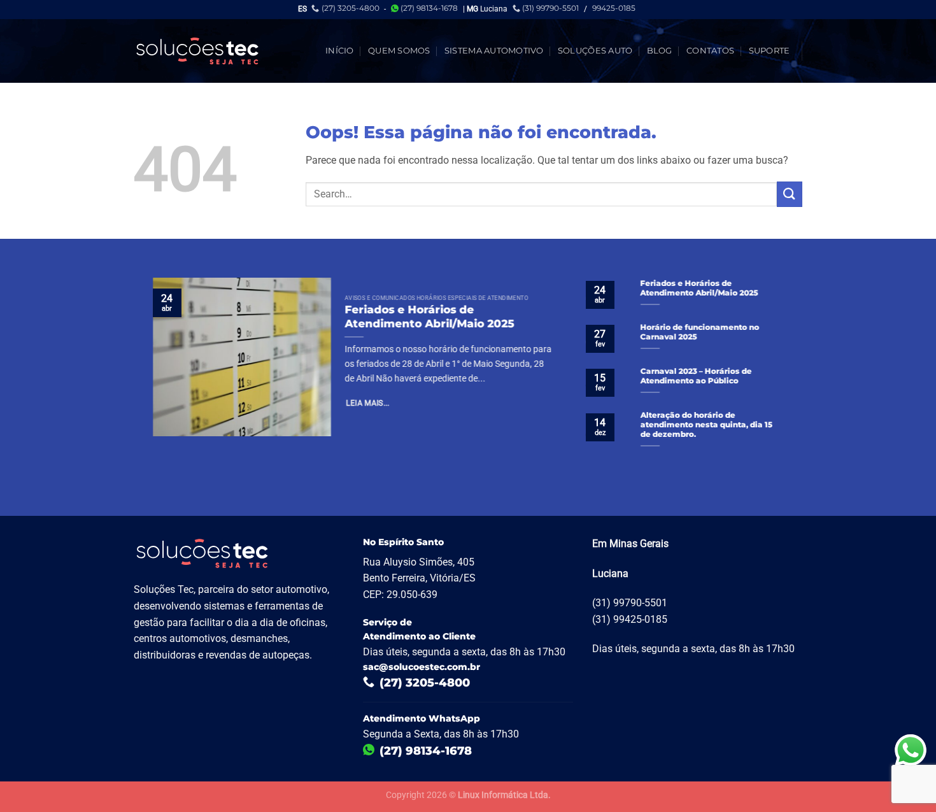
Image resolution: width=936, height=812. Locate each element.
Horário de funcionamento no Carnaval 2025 (700, 332)
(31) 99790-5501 (550, 8)
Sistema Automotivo (494, 50)
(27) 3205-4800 (350, 8)
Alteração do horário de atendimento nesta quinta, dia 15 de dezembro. (706, 425)
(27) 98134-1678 (429, 8)
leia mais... (368, 403)
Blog (659, 50)
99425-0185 (613, 8)
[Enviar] (789, 194)
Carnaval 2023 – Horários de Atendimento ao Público (696, 376)
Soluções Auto (595, 50)
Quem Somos (399, 50)
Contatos (710, 50)
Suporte (769, 50)
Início (339, 50)
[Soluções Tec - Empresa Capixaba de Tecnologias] (197, 51)
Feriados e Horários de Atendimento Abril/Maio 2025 (429, 317)
